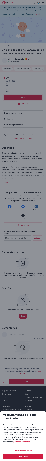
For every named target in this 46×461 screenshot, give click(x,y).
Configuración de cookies (23, 451)
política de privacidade (21, 442)
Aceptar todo (23, 457)
